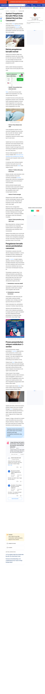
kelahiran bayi (17, 25)
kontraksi (19, 177)
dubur (19, 165)
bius (13, 362)
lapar (19, 386)
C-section (11, 259)
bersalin (17, 27)
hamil (13, 23)
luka (11, 409)
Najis (7, 92)
